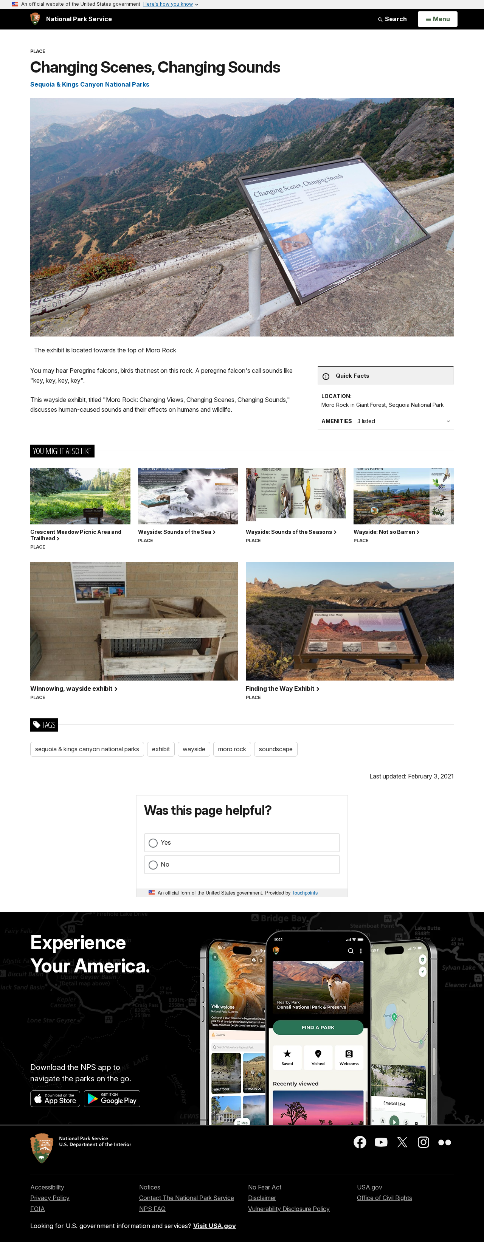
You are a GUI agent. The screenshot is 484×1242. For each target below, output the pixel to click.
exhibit (161, 749)
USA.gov (369, 1187)
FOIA (37, 1209)
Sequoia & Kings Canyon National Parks (89, 84)
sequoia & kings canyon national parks (87, 749)
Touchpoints (305, 892)
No (165, 864)
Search (395, 19)
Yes (166, 842)
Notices (149, 1187)
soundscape (276, 749)
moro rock (232, 749)
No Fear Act (264, 1187)
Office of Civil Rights (384, 1198)
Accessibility (47, 1187)
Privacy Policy (50, 1198)
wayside (194, 749)
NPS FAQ (152, 1209)
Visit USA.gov (214, 1226)
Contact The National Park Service (186, 1198)
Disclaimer (262, 1198)
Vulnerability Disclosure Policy (289, 1209)
